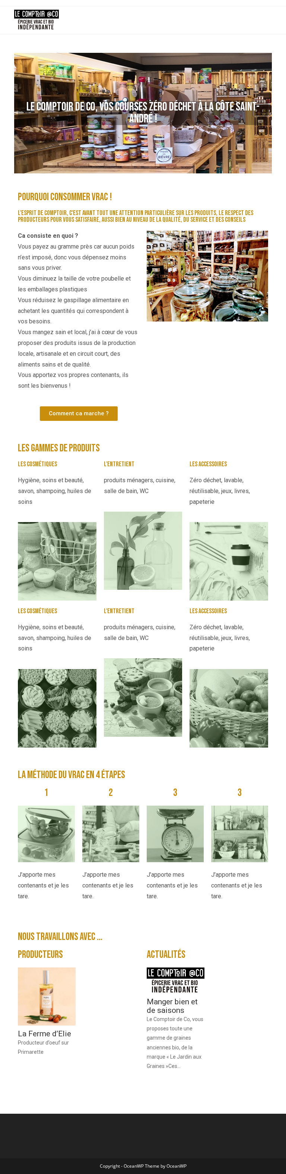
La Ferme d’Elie (44, 1034)
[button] (79, 413)
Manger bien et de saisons (172, 1006)
